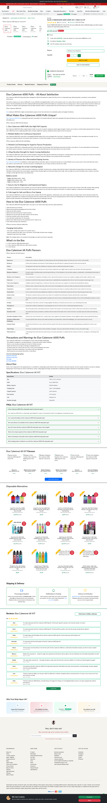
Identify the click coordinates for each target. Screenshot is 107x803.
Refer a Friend (9, 774)
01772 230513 (89, 4)
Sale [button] (13, 11)
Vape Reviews (33, 769)
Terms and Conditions (11, 764)
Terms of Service (56, 738)
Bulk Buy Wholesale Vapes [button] (92, 11)
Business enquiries (59, 752)
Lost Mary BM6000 (11, 361)
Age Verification (76, 596)
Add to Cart (99, 75)
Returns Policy (10, 767)
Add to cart (83, 60)
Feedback (56, 755)
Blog (7, 760)
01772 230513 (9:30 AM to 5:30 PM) (63, 760)
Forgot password (10, 759)
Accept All (89, 797)
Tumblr (80, 757)
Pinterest (80, 759)
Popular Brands (34, 767)
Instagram (80, 753)
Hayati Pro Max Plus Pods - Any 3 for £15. (53, 1)
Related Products (30, 84)
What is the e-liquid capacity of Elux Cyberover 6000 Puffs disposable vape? (27, 432)
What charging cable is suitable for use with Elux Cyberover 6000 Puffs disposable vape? (30, 441)
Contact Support (10, 755)
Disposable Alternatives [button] (60, 11)
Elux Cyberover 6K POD (59, 74)
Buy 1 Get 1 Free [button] (21, 11)
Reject (89, 800)
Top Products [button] (5, 11)
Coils (31, 760)
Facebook (80, 752)
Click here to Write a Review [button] (88, 614)
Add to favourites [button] (83, 65)
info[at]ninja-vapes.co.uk (60, 762)
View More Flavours (53, 479)
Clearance (32, 766)
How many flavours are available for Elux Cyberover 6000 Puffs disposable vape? (28, 422)
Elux (50, 18)
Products (6, 18)
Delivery (8, 769)
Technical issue (58, 757)
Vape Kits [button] (79, 11)
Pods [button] (41, 11)
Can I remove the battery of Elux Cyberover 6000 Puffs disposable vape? (26, 418)
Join (75, 735)
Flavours (20, 84)
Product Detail (11, 84)
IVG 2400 (8, 359)
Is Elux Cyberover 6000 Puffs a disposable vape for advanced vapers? (25, 409)
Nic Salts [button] (71, 11)
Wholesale (33, 753)
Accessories (33, 764)
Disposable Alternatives (18, 18)
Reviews (53, 84)
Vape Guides (9, 762)
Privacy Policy (48, 738)
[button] (57, 22)
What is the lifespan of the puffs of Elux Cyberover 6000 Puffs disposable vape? (28, 436)
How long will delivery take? (61, 764)
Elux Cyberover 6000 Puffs (13, 118)
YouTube (80, 755)
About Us (8, 752)
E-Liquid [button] (48, 11)
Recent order (57, 753)
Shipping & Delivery (42, 84)
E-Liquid (32, 752)
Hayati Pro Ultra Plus (11, 357)
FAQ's (7, 753)
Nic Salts (32, 757)
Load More (53, 688)
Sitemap (8, 773)
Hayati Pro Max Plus (11, 355)
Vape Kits (32, 759)
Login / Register (10, 757)
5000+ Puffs (31, 18)
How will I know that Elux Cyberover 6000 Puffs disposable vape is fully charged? (29, 427)
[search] (61, 7)
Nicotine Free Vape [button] (33, 11)
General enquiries (58, 759)
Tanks (31, 762)
